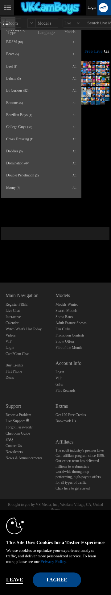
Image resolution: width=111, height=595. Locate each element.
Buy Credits (14, 365)
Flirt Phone (14, 371)
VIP (9, 341)
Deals (10, 377)
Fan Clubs (63, 329)
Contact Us (14, 446)
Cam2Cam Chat (17, 354)
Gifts (59, 384)
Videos (11, 335)
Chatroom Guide (18, 433)
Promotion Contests (70, 335)
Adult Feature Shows (71, 323)
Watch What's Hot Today (24, 329)
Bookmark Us (66, 421)
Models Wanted (67, 304)
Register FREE (16, 304)
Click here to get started (73, 488)
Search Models (66, 310)
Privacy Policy (53, 561)
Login (92, 7)
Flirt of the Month (69, 347)
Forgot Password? (19, 427)
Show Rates (64, 317)
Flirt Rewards (66, 390)
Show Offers (65, 341)
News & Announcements (24, 458)
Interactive (13, 317)
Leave (14, 579)
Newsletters (14, 452)
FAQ (9, 439)
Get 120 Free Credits (71, 415)
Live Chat (13, 310)
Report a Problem (18, 415)
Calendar (12, 323)
